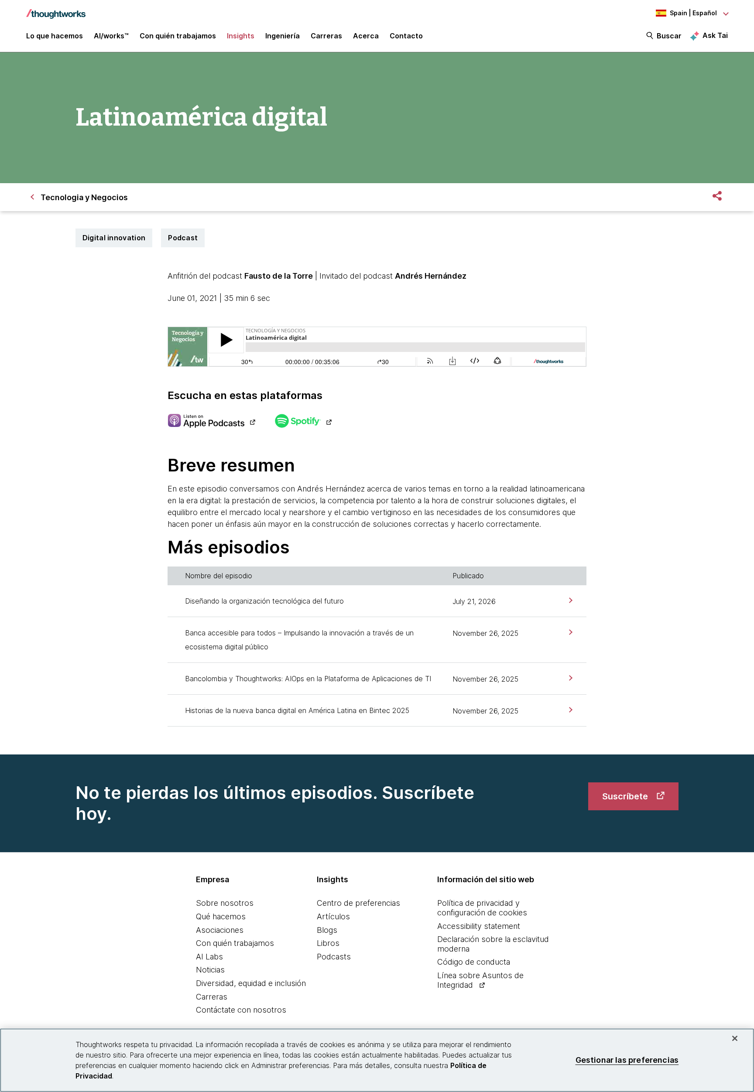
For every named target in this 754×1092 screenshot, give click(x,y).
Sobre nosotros (225, 903)
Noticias (210, 969)
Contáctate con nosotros (241, 1009)
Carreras (211, 996)
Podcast (183, 237)
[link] (569, 600)
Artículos (333, 916)
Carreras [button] (326, 35)
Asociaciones (219, 930)
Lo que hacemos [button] (54, 35)
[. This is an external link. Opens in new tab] (211, 422)
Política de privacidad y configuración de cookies (482, 907)
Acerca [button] (366, 35)
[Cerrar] (734, 1038)
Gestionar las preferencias (627, 1060)
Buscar (669, 35)
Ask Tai (715, 35)
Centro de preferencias (358, 903)
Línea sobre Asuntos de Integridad (480, 980)
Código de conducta (473, 961)
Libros (328, 943)
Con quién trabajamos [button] (178, 35)
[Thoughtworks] (56, 9)
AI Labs (209, 956)
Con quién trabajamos (235, 943)
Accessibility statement (478, 926)
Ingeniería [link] (282, 35)
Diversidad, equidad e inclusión (251, 983)
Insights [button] (240, 35)
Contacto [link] (406, 35)
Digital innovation (113, 237)
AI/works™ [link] (111, 35)
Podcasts (334, 956)
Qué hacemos (221, 916)
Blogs (327, 930)
